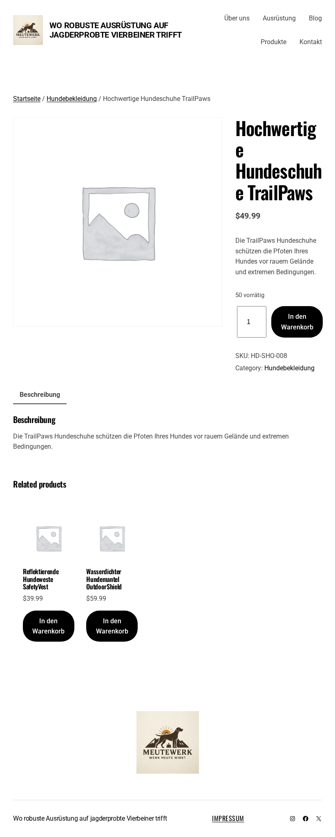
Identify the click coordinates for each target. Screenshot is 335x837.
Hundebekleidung (72, 99)
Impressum (228, 818)
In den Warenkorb (297, 322)
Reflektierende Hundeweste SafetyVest (41, 579)
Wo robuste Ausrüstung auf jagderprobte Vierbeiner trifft (115, 30)
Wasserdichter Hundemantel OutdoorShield (104, 579)
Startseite (26, 99)
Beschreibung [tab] (40, 394)
